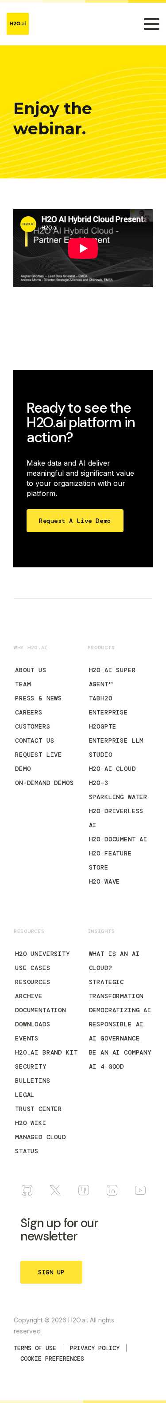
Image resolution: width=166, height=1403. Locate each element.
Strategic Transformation (116, 989)
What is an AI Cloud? (114, 961)
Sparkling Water (118, 797)
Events (27, 1038)
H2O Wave (104, 881)
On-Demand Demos (44, 783)
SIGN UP (51, 1272)
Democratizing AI (120, 1010)
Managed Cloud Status (40, 1144)
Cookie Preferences (52, 1358)
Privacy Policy (95, 1348)
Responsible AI (116, 1024)
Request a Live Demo (75, 521)
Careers (28, 712)
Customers (32, 726)
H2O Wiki (30, 1123)
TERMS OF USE (35, 1348)
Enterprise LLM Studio (116, 748)
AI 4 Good (106, 1066)
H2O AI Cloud (112, 769)
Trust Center (38, 1109)
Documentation (40, 1010)
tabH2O (100, 698)
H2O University (42, 954)
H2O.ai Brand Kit (46, 1052)
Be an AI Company (120, 1052)
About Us (30, 670)
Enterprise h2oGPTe (108, 719)
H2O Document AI (118, 839)
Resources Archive (32, 989)
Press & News (38, 698)
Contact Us (34, 740)
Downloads (32, 1024)
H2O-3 (98, 783)
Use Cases (32, 968)
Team (23, 684)
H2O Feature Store (110, 860)
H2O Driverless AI (116, 818)
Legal (25, 1095)
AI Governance (114, 1038)
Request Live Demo (38, 762)
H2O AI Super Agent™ (112, 677)
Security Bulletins (32, 1073)
